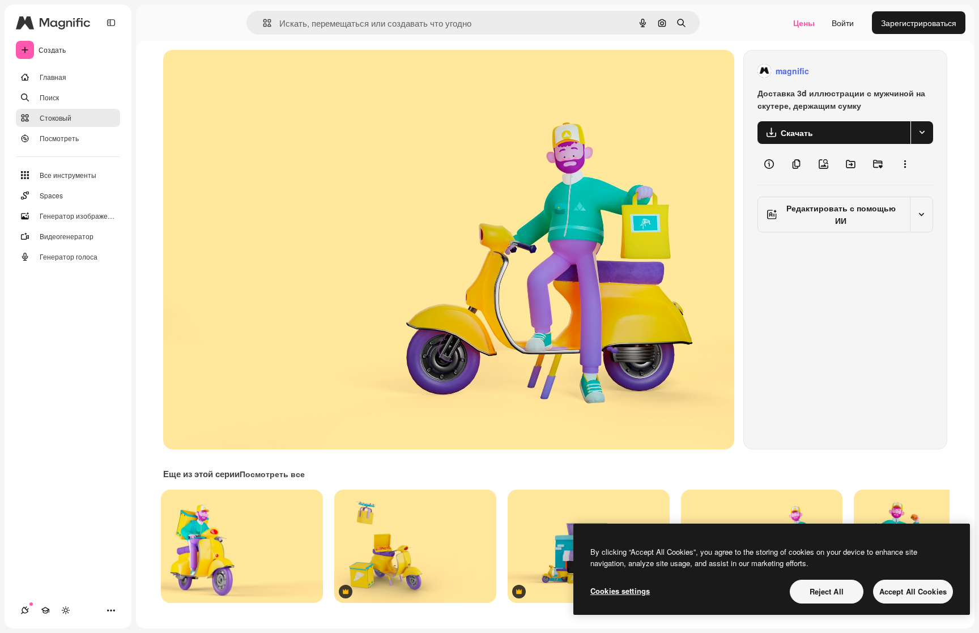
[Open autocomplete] (262, 23)
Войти (843, 22)
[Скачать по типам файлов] (921, 132)
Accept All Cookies (913, 591)
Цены (804, 22)
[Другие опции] (904, 164)
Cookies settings (620, 590)
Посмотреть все (272, 473)
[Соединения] (25, 610)
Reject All (827, 591)
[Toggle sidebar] (111, 23)
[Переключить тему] (66, 610)
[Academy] (45, 610)
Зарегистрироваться (918, 22)
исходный (239, 71)
